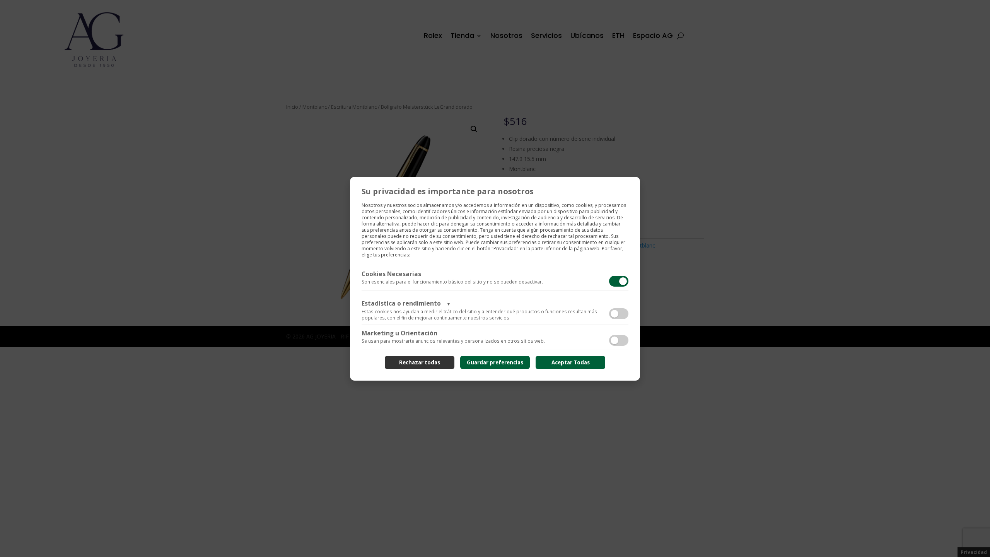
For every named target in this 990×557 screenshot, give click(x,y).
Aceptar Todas (570, 362)
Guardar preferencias (495, 362)
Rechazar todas (419, 362)
